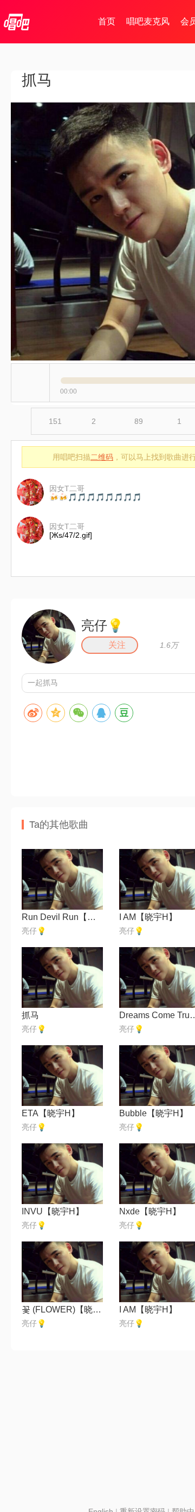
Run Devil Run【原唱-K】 (62, 917)
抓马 (30, 1015)
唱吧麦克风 (148, 21)
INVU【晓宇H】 (53, 1211)
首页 (106, 21)
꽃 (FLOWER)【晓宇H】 (62, 1309)
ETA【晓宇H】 (51, 1113)
